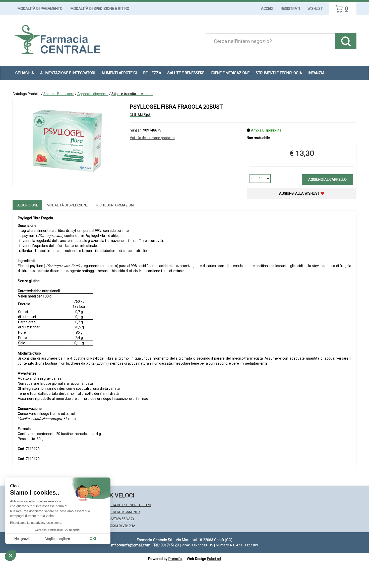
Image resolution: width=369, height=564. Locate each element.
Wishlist (315, 9)
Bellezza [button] (152, 73)
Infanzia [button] (316, 73)
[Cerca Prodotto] (345, 41)
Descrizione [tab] (27, 205)
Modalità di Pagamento (40, 8)
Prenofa (175, 558)
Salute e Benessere (58, 94)
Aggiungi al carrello (327, 180)
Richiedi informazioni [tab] (115, 205)
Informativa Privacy (117, 518)
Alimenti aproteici (119, 73)
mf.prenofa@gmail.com (130, 545)
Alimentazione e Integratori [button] (67, 73)
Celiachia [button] (24, 73)
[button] (252, 178)
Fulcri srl (214, 558)
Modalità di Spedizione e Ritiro (100, 8)
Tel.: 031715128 (166, 545)
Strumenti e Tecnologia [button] (279, 73)
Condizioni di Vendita (117, 526)
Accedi (267, 9)
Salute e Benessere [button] (185, 73)
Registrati (290, 9)
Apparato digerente (92, 94)
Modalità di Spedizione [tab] (67, 205)
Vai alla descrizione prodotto (152, 138)
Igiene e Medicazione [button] (230, 73)
